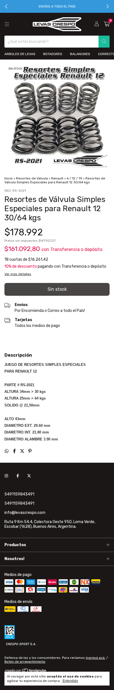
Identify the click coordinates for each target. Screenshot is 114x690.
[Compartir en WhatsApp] (7, 451)
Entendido (70, 681)
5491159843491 (19, 494)
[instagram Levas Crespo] (6, 476)
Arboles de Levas (19, 54)
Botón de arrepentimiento (24, 662)
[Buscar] (104, 42)
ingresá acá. (95, 658)
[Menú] (6, 24)
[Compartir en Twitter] (22, 451)
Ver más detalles (17, 274)
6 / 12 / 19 (74, 178)
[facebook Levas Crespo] (18, 476)
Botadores (52, 54)
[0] (107, 24)
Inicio (8, 178)
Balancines (80, 54)
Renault (57, 178)
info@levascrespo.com (24, 512)
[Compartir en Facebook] (15, 451)
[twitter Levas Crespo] (29, 476)
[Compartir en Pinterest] (30, 451)
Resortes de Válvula (32, 178)
